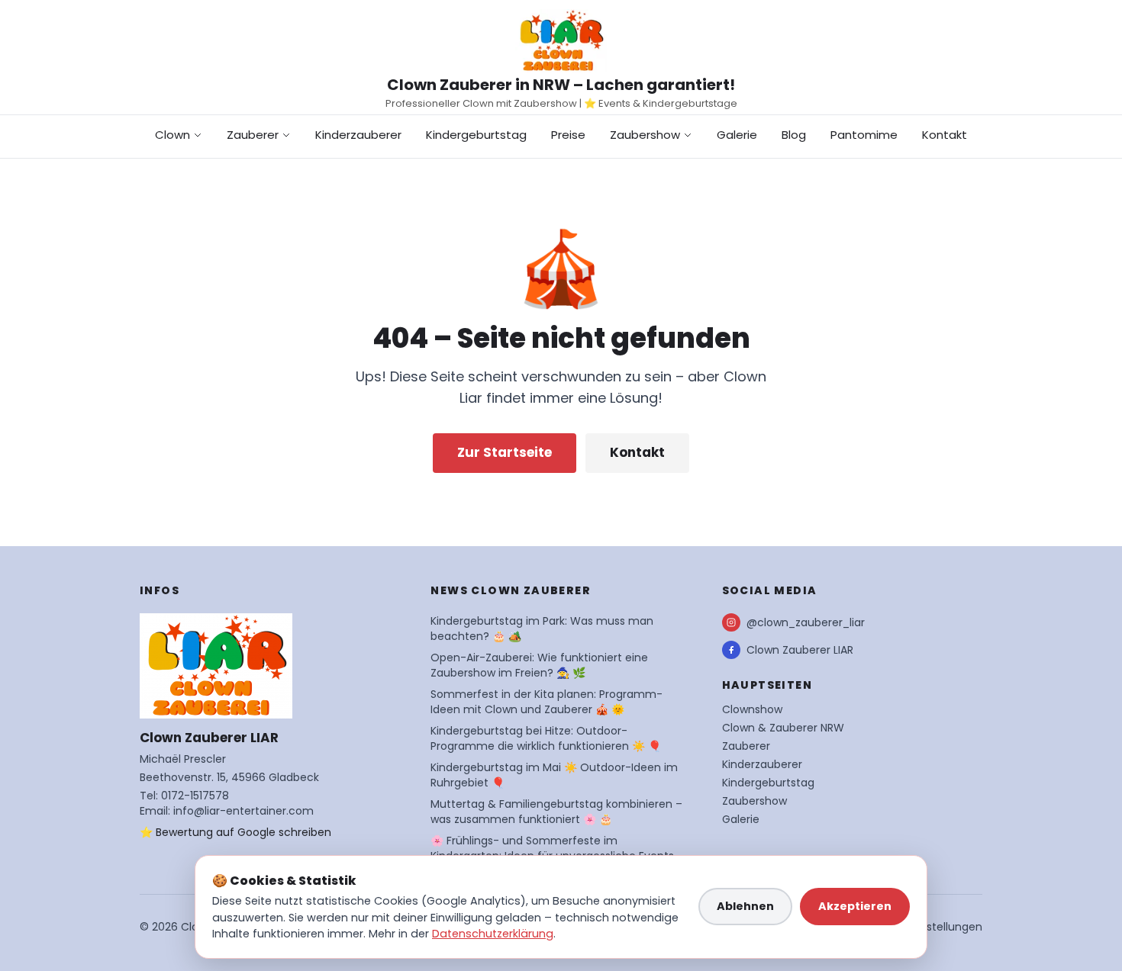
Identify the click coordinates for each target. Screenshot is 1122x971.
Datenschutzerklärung (492, 933)
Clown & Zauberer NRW (783, 727)
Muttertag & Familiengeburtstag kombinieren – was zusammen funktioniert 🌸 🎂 (556, 811)
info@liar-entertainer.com (243, 810)
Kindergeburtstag (476, 135)
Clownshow (752, 709)
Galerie (737, 135)
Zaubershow (645, 135)
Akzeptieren (854, 906)
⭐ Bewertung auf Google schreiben (235, 832)
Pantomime (864, 135)
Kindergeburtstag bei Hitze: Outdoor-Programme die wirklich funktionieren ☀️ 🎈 (545, 738)
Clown (172, 135)
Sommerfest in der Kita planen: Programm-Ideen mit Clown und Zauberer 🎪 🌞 (546, 701)
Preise (568, 135)
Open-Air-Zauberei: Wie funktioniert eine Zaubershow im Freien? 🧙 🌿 (539, 665)
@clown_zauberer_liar (805, 622)
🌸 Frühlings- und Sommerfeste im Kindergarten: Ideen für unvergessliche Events (552, 848)
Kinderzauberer (358, 135)
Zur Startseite (504, 452)
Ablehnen (745, 906)
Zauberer (253, 135)
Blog (794, 135)
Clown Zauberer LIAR (799, 650)
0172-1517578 (195, 795)
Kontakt (944, 135)
